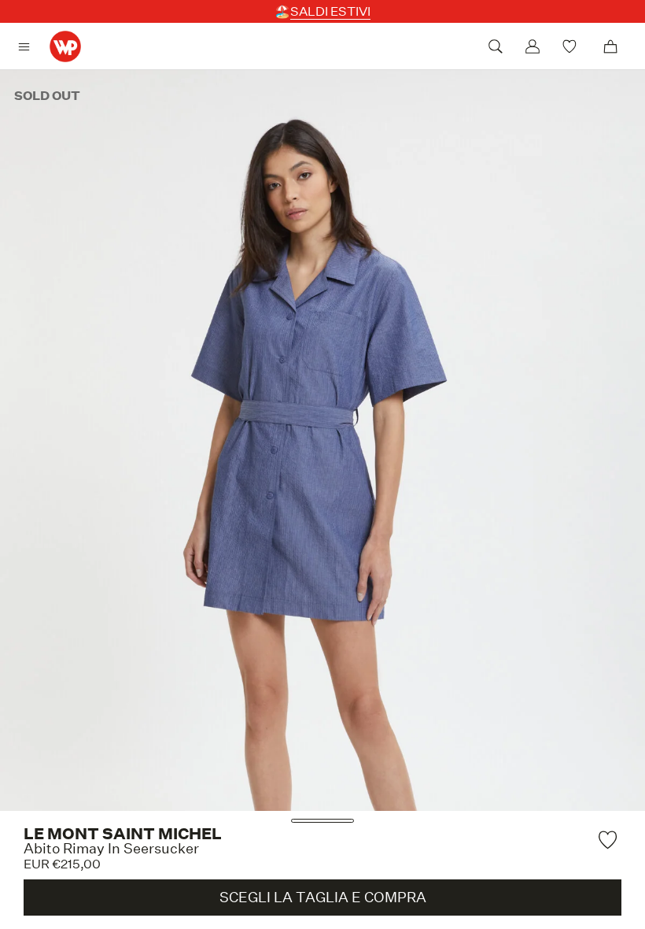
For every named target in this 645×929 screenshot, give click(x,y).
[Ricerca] (495, 46)
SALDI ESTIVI (330, 11)
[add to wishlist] (609, 839)
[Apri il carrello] (610, 46)
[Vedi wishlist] (571, 46)
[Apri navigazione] (28, 47)
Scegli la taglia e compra (322, 897)
